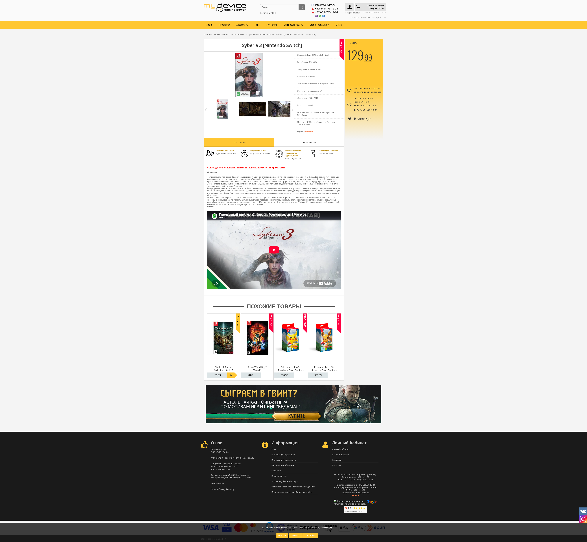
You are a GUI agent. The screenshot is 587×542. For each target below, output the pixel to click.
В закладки (362, 119)
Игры (257, 24)
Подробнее (310, 535)
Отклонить (296, 535)
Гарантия (276, 470)
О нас (339, 24)
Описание (239, 142)
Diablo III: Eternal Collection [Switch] (223, 368)
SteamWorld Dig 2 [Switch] (257, 368)
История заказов (340, 454)
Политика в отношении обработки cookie (291, 492)
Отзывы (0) (309, 142)
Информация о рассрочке (283, 460)
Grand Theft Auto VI (319, 24)
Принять (282, 535)
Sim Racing (271, 24)
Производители (279, 476)
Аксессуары (242, 24)
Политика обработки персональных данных (293, 486)
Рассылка (336, 465)
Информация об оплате (282, 465)
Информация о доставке (283, 454)
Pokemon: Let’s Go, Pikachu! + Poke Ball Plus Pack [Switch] (291, 370)
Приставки (224, 24)
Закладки (336, 460)
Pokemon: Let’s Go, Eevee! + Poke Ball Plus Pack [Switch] (324, 370)
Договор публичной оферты (285, 481)
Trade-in (208, 24)
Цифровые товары (293, 24)
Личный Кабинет (340, 449)
